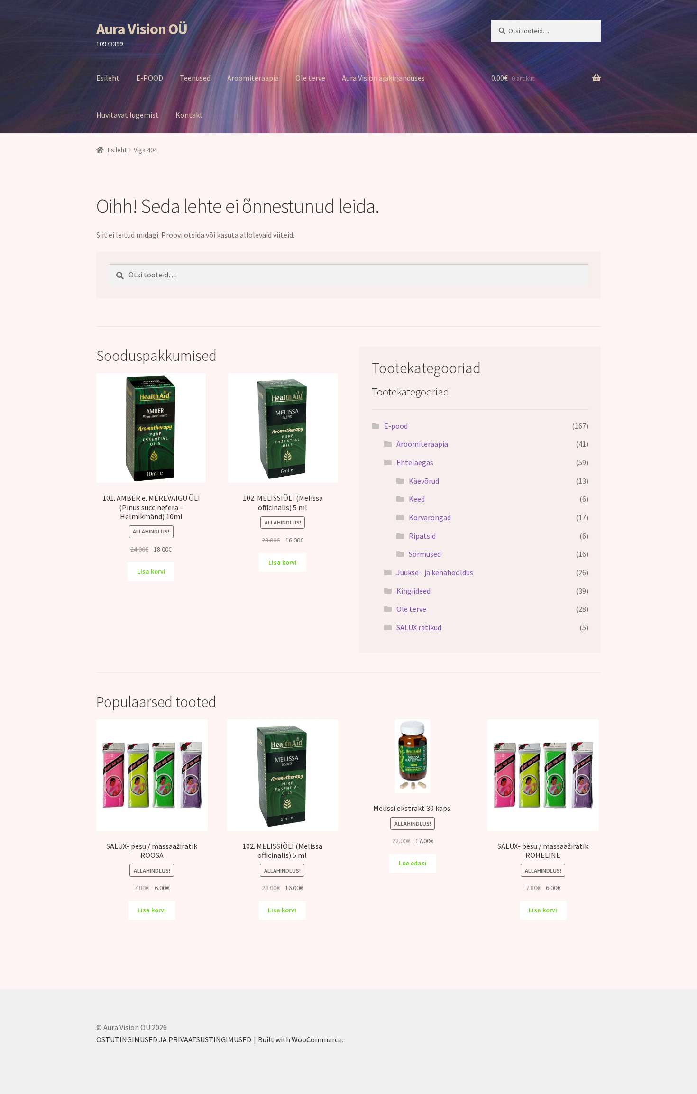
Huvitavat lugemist (127, 115)
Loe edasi (413, 863)
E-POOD (149, 78)
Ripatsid (422, 536)
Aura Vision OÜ (141, 28)
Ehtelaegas (414, 462)
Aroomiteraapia (253, 78)
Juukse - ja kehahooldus (434, 572)
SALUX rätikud (418, 627)
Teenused (195, 78)
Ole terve (310, 78)
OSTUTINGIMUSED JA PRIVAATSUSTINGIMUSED (173, 1039)
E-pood (396, 426)
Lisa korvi (151, 571)
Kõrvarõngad (430, 517)
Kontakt (189, 115)
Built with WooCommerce (300, 1039)
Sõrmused (425, 554)
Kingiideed (413, 591)
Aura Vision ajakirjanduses (383, 78)
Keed (417, 499)
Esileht (107, 78)
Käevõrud (424, 481)
